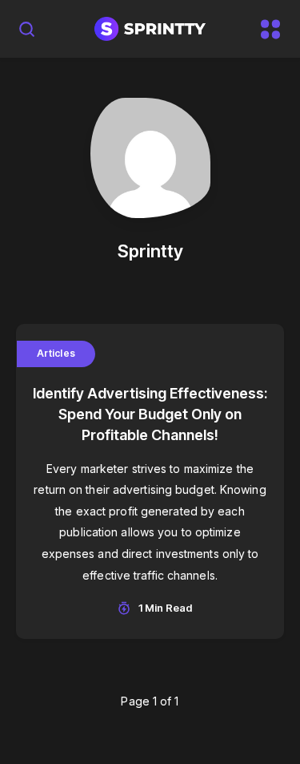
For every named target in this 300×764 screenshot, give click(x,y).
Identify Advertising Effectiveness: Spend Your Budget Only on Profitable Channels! (150, 414)
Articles (56, 353)
